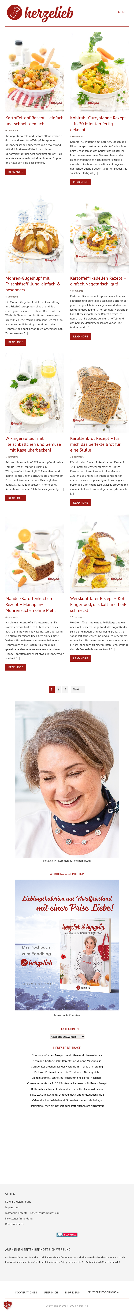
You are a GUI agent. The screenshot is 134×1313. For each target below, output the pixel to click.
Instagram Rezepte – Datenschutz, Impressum (32, 1213)
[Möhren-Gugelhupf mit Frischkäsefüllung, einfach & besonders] (34, 194)
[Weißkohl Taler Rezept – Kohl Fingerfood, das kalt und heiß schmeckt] (99, 515)
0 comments (11, 130)
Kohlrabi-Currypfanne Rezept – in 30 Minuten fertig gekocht (98, 123)
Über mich (51, 1292)
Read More (15, 171)
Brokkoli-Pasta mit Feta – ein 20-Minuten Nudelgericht (67, 1072)
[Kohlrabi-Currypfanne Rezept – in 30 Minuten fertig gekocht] (99, 34)
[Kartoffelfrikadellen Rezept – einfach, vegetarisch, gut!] (99, 194)
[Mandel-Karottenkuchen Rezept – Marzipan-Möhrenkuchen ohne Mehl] (34, 515)
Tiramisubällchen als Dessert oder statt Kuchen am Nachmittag (67, 1105)
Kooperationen (26, 1292)
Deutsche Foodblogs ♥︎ (103, 1292)
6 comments (11, 296)
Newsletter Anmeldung (19, 1218)
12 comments (77, 617)
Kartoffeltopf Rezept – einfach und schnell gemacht (34, 121)
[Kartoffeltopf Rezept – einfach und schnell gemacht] (34, 34)
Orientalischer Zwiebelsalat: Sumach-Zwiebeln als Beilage (67, 1100)
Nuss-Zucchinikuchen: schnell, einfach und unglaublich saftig (67, 1094)
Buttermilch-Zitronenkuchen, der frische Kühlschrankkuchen (67, 1089)
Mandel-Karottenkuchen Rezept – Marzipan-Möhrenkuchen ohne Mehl (30, 604)
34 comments (77, 456)
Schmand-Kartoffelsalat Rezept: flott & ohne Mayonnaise (67, 1061)
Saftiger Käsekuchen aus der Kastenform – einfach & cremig (67, 1066)
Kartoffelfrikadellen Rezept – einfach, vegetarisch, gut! (98, 281)
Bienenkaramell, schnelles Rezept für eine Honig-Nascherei (67, 1077)
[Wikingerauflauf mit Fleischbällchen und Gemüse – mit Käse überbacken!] (34, 355)
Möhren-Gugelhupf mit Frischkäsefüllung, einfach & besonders (32, 284)
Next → (78, 689)
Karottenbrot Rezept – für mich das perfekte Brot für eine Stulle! (95, 444)
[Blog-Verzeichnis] (67, 1235)
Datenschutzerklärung (18, 1201)
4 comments (76, 290)
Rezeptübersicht (14, 1224)
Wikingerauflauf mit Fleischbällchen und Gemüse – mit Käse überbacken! (33, 444)
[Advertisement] (67, 1140)
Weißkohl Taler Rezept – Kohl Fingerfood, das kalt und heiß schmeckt (98, 604)
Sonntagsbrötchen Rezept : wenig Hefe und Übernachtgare (67, 1055)
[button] (120, 12)
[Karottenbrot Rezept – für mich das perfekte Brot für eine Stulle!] (99, 355)
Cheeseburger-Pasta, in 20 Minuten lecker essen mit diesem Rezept (67, 1083)
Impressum (11, 1207)
